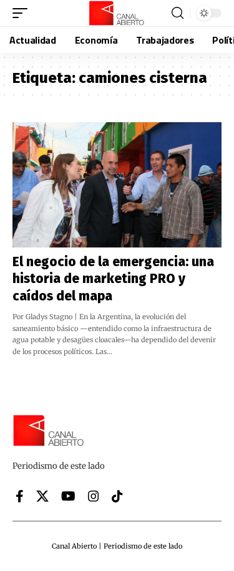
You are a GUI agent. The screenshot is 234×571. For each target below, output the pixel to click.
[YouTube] (68, 496)
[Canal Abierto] (117, 13)
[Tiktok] (117, 496)
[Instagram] (93, 496)
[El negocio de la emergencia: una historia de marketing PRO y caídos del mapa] (117, 184)
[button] (23, 13)
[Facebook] (19, 496)
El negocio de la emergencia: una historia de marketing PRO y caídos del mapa (113, 279)
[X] (42, 496)
